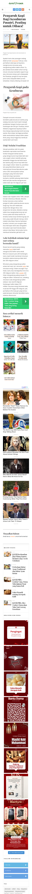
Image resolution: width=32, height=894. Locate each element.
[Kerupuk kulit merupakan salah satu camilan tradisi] (16, 683)
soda (24, 266)
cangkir (21, 273)
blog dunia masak (20, 891)
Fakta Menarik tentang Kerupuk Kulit (18, 594)
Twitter (7, 865)
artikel (13, 889)
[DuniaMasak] (16, 3)
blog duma (24, 889)
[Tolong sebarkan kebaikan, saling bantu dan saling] (16, 632)
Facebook (8, 870)
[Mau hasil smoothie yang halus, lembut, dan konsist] (16, 811)
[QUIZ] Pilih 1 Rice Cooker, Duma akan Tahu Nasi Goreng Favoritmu (19, 606)
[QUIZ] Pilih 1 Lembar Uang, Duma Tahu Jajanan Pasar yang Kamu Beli (20, 583)
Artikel (23, 29)
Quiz (13, 552)
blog (18, 889)
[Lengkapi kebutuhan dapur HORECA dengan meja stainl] (16, 658)
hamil (11, 249)
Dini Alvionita (15, 29)
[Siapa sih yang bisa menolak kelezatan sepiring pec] (16, 837)
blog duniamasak (9, 891)
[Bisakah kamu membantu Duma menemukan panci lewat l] (16, 709)
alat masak (7, 889)
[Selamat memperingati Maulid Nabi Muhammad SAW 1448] (16, 735)
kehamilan (15, 61)
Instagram (8, 876)
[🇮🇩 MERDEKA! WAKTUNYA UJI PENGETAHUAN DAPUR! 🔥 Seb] (16, 786)
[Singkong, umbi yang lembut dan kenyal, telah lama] (16, 760)
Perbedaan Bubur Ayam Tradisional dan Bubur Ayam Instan (19, 570)
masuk (13, 536)
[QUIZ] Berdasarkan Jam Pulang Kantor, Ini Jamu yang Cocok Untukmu (20, 557)
